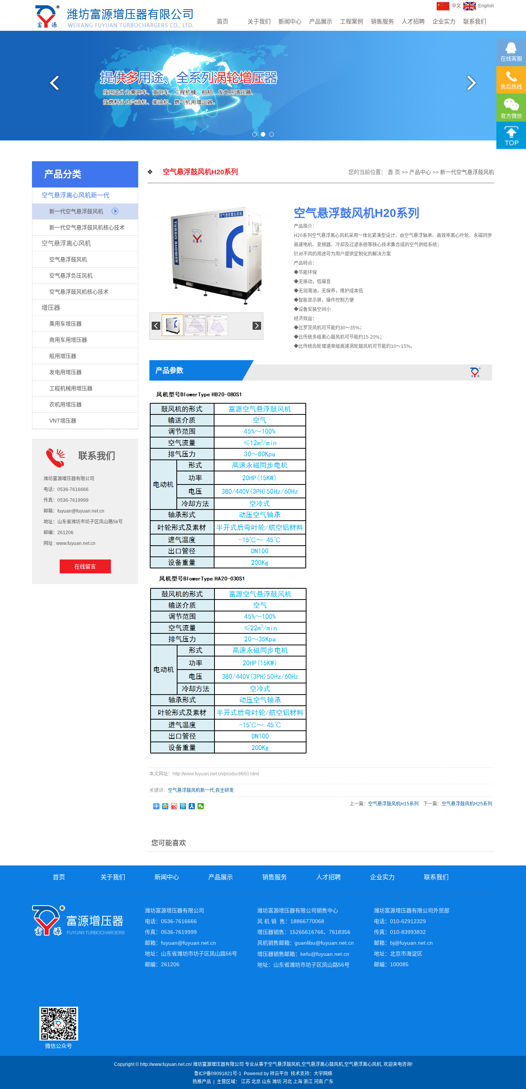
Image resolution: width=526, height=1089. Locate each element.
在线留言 (85, 566)
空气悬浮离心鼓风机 (322, 1064)
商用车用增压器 (68, 340)
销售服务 (382, 21)
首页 (222, 21)
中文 (455, 5)
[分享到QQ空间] (165, 806)
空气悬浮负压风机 (70, 275)
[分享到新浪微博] (174, 806)
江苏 (245, 1081)
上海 (297, 1081)
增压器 (51, 307)
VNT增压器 (62, 421)
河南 (318, 1081)
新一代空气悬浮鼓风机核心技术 (87, 227)
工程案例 (351, 21)
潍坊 (276, 1081)
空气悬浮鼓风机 (68, 259)
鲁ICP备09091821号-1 (217, 1073)
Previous (50, 82)
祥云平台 (279, 1073)
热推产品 (202, 1081)
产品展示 (320, 21)
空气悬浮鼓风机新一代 (191, 790)
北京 (256, 1081)
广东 (328, 1081)
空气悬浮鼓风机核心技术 (79, 292)
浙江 (308, 1081)
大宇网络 (323, 1073)
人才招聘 (413, 21)
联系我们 (474, 21)
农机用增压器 (65, 404)
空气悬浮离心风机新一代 (75, 195)
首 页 (394, 172)
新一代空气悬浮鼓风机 (76, 211)
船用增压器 (62, 356)
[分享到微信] (201, 806)
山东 (266, 1081)
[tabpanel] (263, 85)
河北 (287, 1081)
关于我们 (259, 21)
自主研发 (224, 790)
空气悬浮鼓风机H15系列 (393, 804)
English (485, 5)
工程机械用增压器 (70, 388)
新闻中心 (290, 21)
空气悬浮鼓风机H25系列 (467, 804)
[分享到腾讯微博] (183, 806)
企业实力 (444, 21)
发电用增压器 (65, 372)
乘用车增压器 (65, 324)
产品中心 (420, 172)
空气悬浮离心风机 (66, 243)
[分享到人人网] (192, 806)
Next (475, 82)
